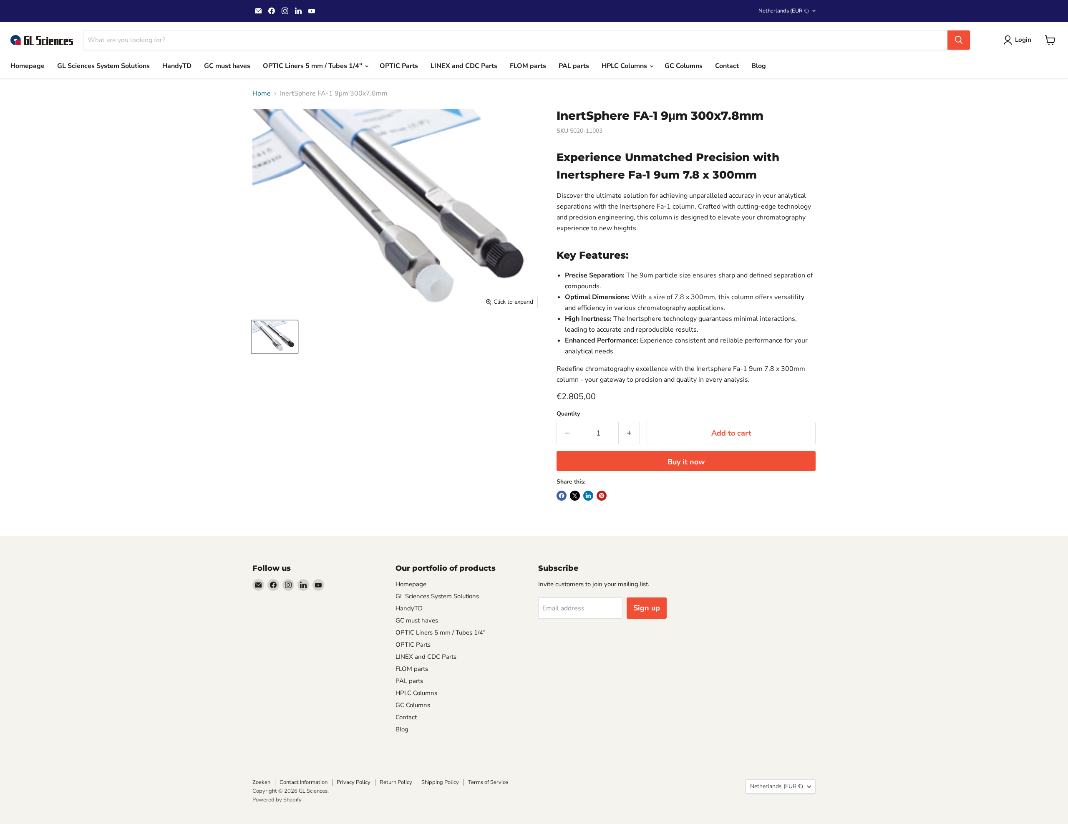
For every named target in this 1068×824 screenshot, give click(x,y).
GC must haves (227, 66)
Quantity (568, 414)
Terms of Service (488, 782)
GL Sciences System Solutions (103, 66)
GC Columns (684, 66)
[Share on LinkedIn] (588, 496)
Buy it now (686, 462)
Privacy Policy (353, 782)
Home (261, 93)
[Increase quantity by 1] (629, 433)
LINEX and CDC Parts (464, 66)
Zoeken (261, 782)
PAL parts (574, 66)
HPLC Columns (625, 66)
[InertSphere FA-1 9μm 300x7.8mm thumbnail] (275, 336)
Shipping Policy (440, 782)
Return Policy (396, 782)
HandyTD (176, 66)
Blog (758, 66)
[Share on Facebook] (562, 496)
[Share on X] (575, 496)
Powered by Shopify (277, 800)
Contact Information (303, 782)
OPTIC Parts (399, 66)
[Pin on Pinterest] (602, 496)
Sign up (646, 608)
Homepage (27, 66)
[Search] (958, 40)
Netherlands (783, 11)
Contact (727, 66)
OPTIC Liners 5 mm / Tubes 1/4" (313, 66)
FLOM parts (528, 66)
